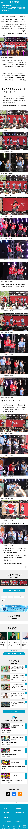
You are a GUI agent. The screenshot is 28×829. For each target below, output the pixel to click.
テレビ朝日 (5, 808)
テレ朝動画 (18, 808)
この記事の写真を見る (14, 590)
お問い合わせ (6, 812)
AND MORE (9, 802)
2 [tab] (13, 650)
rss (20, 794)
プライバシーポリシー (8, 817)
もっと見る (14, 711)
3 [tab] (14, 650)
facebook (14, 794)
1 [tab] (11, 650)
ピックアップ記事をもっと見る (14, 654)
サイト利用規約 (20, 812)
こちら (21, 563)
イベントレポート (19, 597)
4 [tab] (16, 650)
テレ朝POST (14, 2)
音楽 (3, 600)
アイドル (4, 597)
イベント (10, 597)
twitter (8, 794)
